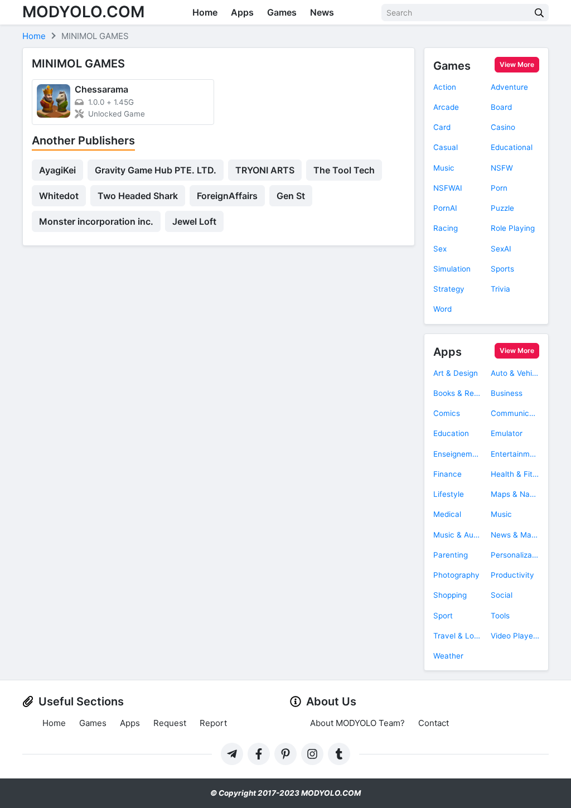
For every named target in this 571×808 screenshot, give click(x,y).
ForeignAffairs (227, 195)
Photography (456, 574)
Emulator (506, 433)
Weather (448, 655)
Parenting (450, 554)
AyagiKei (57, 170)
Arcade (446, 107)
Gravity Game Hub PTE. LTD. (155, 170)
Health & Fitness (515, 474)
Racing (445, 228)
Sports (502, 268)
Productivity (512, 574)
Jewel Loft (194, 221)
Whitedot (59, 195)
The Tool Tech (344, 170)
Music (443, 167)
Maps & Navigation (515, 494)
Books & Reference (457, 393)
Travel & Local (457, 635)
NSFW (502, 167)
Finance (447, 474)
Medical (447, 514)
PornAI (445, 208)
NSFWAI (447, 187)
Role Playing (513, 228)
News (322, 12)
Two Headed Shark (138, 195)
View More (517, 64)
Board (501, 107)
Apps (242, 12)
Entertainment (515, 453)
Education (451, 433)
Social (501, 595)
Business (506, 393)
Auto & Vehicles (515, 373)
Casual (445, 147)
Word (442, 308)
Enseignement (457, 453)
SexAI (501, 248)
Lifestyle (448, 494)
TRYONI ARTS (264, 170)
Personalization (515, 554)
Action (444, 87)
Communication (515, 413)
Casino (503, 127)
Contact (433, 723)
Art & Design (455, 373)
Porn (499, 187)
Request (169, 723)
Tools (500, 615)
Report (213, 723)
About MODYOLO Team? (357, 723)
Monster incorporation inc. (96, 221)
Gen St (291, 195)
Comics (446, 413)
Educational (512, 147)
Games (282, 12)
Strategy (448, 288)
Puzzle (502, 208)
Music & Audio (457, 534)
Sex (440, 248)
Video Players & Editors (515, 635)
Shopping (450, 595)
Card (442, 127)
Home (204, 12)
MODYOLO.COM (83, 11)
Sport (443, 615)
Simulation (452, 268)
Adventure (509, 87)
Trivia (500, 288)
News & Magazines (515, 534)
